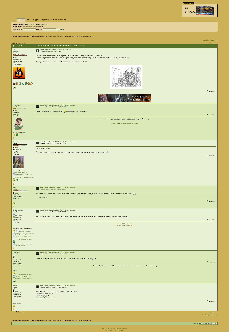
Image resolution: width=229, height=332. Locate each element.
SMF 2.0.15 (105, 328)
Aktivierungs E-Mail (29, 27)
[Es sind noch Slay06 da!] (14, 281)
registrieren (43, 24)
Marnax (15, 142)
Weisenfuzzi (17, 105)
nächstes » (214, 40)
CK (14, 49)
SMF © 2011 (113, 328)
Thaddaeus (16, 252)
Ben (14, 187)
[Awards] (15, 88)
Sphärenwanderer (53, 36)
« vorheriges (206, 40)
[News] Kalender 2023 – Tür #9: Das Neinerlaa (55, 49)
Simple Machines (122, 328)
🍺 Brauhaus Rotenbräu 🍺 (124, 225)
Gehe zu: (195, 323)
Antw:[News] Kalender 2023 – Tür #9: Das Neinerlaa (57, 105)
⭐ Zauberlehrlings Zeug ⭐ (124, 223)
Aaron (122, 330)
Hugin (15, 285)
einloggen (32, 24)
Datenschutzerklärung (58, 20)
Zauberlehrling (18, 210)
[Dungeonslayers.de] (14, 88)
